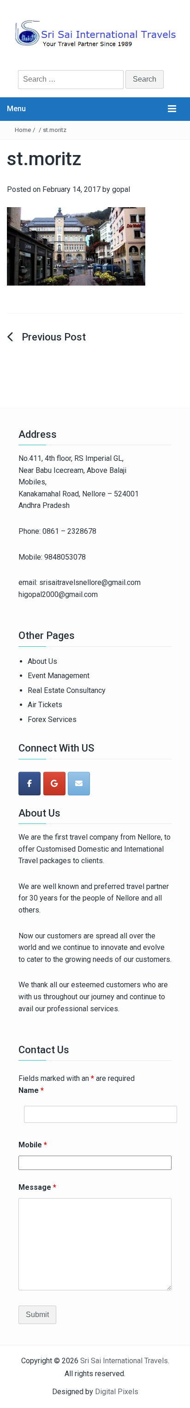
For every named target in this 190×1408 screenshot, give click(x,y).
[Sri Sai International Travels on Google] (54, 783)
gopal (121, 189)
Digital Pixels (116, 1391)
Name (31, 1090)
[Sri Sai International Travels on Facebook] (29, 783)
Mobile (32, 1144)
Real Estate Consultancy (67, 690)
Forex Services (52, 719)
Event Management (58, 675)
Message (37, 1187)
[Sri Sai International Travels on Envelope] (79, 783)
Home (23, 129)
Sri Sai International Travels (124, 1360)
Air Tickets (45, 704)
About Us (42, 661)
